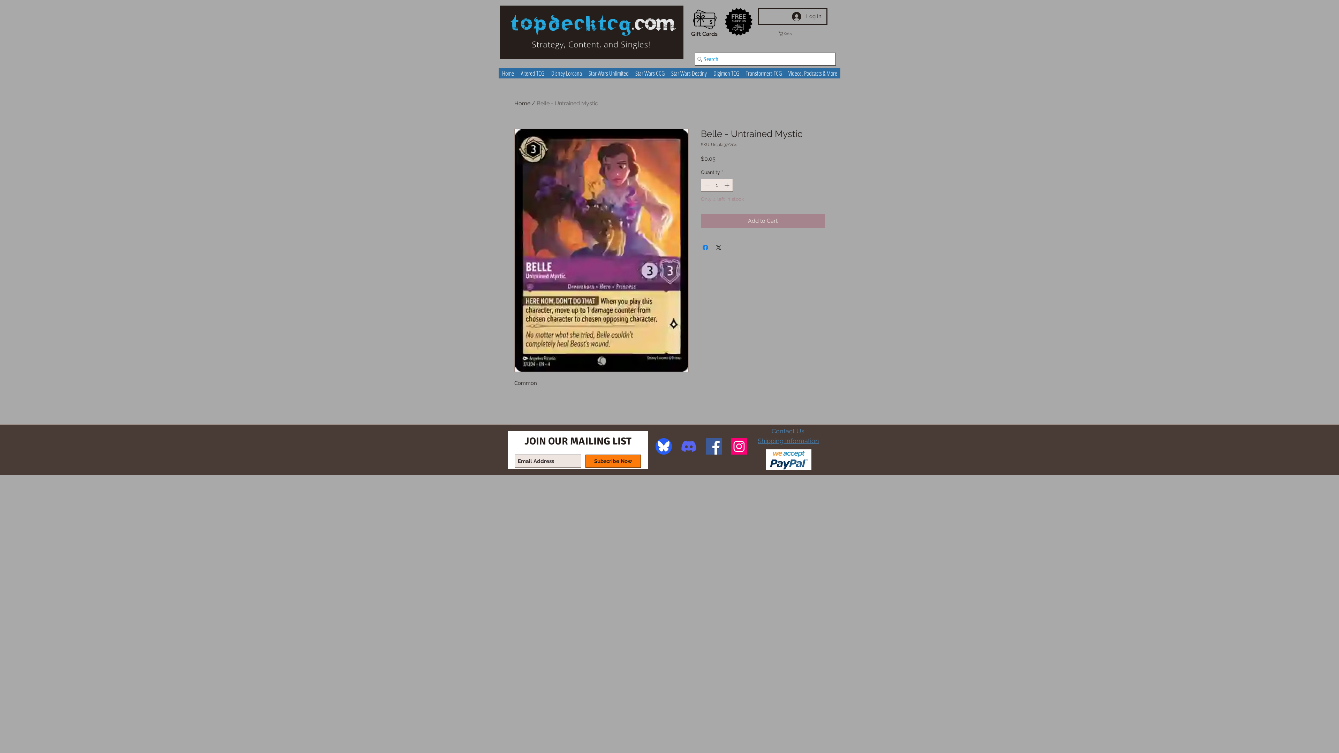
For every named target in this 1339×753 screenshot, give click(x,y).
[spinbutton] (717, 185)
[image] (664, 446)
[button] (790, 33)
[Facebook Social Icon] (714, 446)
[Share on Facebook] (705, 247)
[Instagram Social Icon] (739, 446)
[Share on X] (718, 247)
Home (522, 103)
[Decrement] (706, 185)
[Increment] (727, 185)
